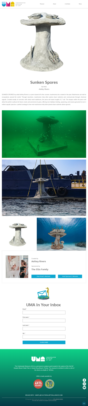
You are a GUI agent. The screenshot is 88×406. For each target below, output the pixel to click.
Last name (26, 325)
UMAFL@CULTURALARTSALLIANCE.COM (48, 395)
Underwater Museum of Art (40, 399)
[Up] (84, 403)
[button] (42, 4)
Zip (24, 333)
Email (24, 309)
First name (26, 317)
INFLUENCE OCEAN (58, 399)
